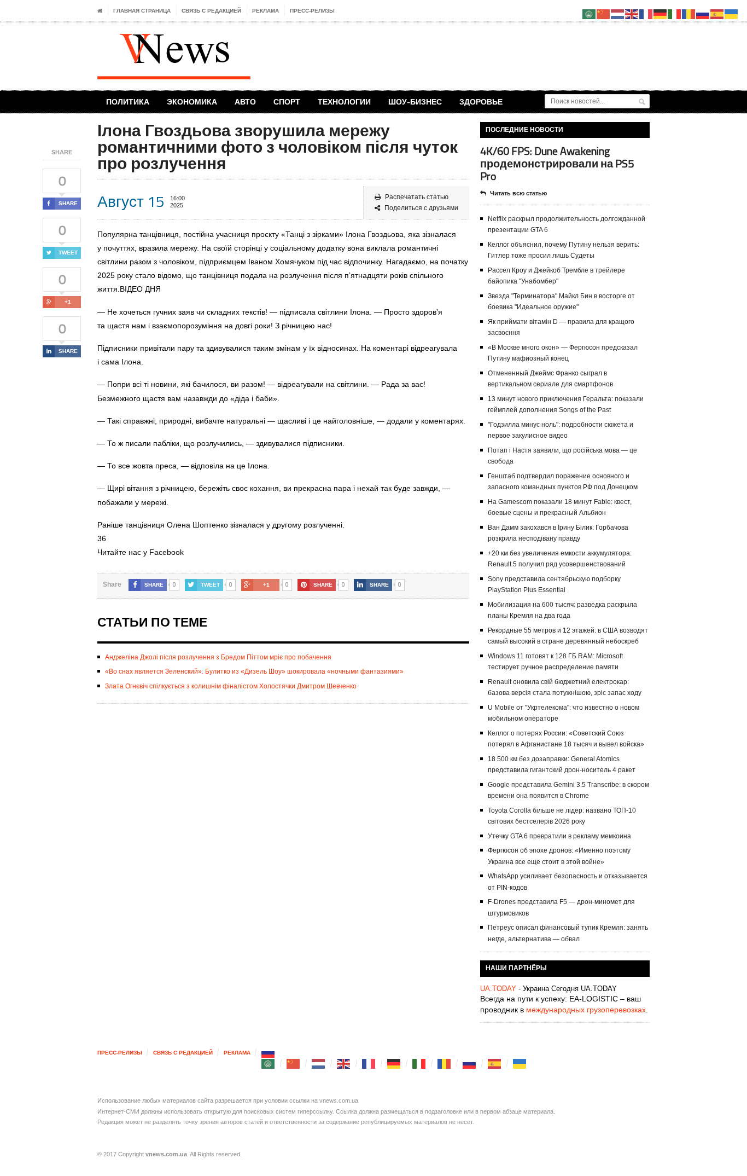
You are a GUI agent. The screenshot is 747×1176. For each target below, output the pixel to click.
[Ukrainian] (520, 1064)
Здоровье (481, 101)
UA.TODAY (498, 988)
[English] (344, 1064)
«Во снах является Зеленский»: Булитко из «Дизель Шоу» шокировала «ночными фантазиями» (254, 671)
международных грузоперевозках (586, 1009)
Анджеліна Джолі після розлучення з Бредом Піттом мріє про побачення (218, 657)
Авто (245, 101)
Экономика (192, 101)
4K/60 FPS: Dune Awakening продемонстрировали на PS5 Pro (557, 163)
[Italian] (419, 1064)
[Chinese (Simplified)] (294, 1064)
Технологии (344, 101)
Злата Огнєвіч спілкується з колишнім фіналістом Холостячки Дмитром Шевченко (231, 686)
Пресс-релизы (312, 11)
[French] (369, 1064)
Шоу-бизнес (415, 101)
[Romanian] (444, 1064)
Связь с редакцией (211, 11)
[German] (394, 1064)
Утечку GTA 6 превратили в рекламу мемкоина (559, 836)
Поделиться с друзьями (421, 208)
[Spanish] (495, 1064)
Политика (127, 101)
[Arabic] (268, 1064)
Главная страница (142, 11)
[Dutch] (319, 1064)
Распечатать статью (416, 197)
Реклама (265, 11)
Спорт (286, 101)
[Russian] (268, 1053)
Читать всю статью (518, 193)
